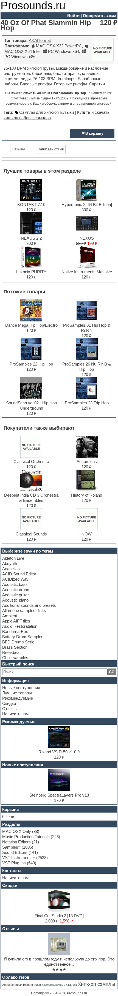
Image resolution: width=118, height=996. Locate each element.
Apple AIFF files (16, 621)
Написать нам (15, 713)
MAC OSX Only (16, 831)
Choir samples (15, 657)
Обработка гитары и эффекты (59, 985)
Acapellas (11, 568)
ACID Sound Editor (19, 574)
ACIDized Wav (15, 579)
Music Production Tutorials (26, 836)
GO (111, 672)
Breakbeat (11, 652)
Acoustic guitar (15, 594)
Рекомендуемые (17, 698)
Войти (73, 15)
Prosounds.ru (77, 993)
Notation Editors (16, 842)
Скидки (9, 703)
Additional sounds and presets (29, 605)
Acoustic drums (16, 589)
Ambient (9, 615)
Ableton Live (13, 558)
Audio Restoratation (19, 626)
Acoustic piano (15, 600)
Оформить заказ (99, 15)
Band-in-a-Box (15, 631)
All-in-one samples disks (24, 610)
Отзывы (10, 708)
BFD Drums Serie (18, 642)
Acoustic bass (15, 584)
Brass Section (14, 647)
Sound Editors (14, 852)
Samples (10, 847)
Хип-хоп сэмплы (96, 984)
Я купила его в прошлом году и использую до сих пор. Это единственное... (59, 962)
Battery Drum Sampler (22, 636)
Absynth (9, 563)
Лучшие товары (17, 693)
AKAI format (40, 40)
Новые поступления (21, 687)
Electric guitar (32, 984)
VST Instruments (17, 857)
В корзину (94, 133)
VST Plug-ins (14, 862)
